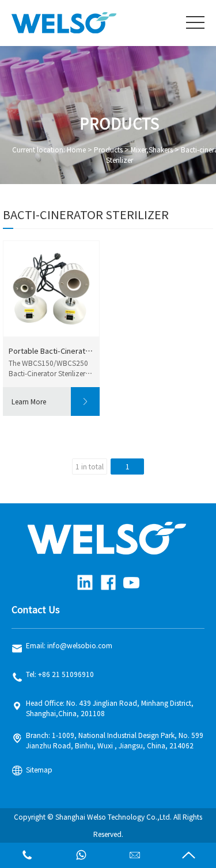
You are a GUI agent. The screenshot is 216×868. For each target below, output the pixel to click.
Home (76, 149)
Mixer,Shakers (152, 149)
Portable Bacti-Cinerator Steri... (51, 351)
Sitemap (39, 769)
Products (108, 149)
